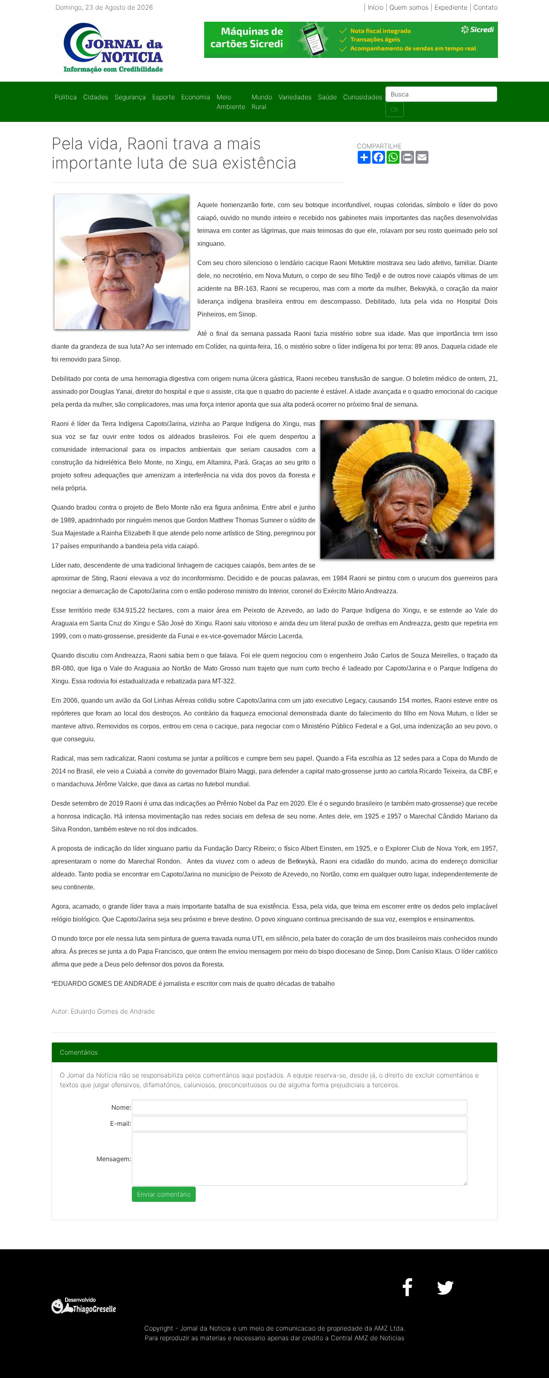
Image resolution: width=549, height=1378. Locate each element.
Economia (195, 97)
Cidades (95, 97)
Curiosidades (362, 97)
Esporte (163, 97)
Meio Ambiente (231, 102)
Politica (66, 97)
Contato (485, 7)
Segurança (130, 97)
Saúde (327, 97)
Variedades (295, 97)
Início (375, 7)
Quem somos (408, 7)
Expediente (450, 7)
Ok (395, 109)
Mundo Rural (262, 102)
